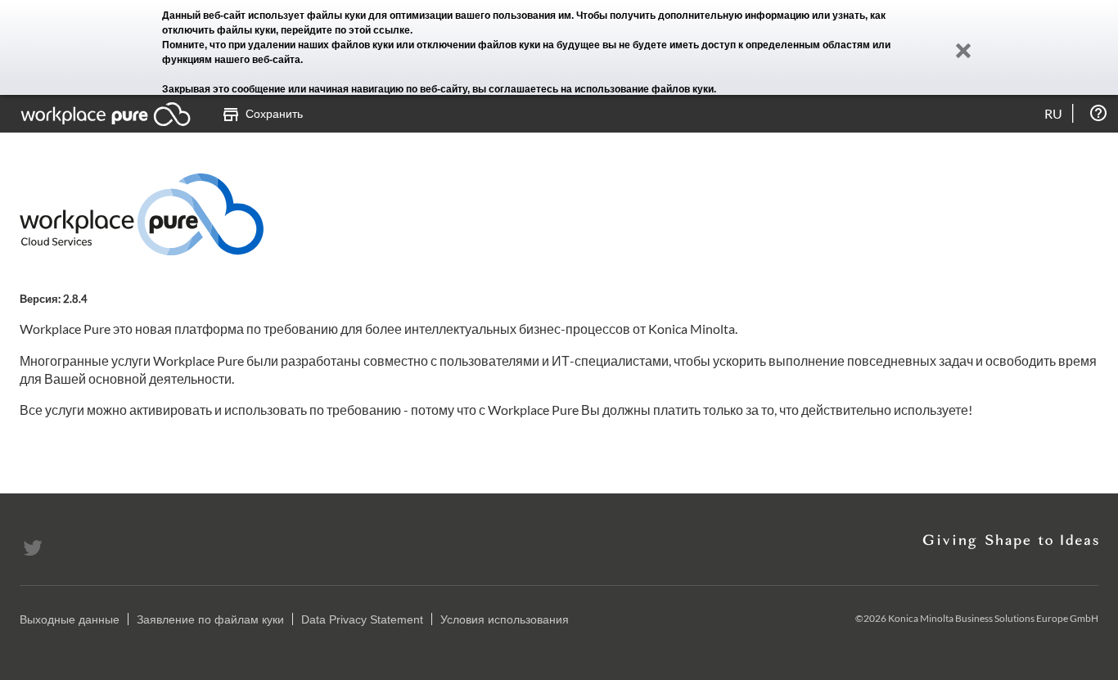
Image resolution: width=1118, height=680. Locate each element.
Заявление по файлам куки (210, 619)
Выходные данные (69, 619)
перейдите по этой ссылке (345, 30)
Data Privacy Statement (362, 619)
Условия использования (504, 619)
